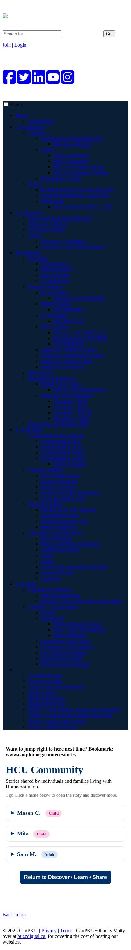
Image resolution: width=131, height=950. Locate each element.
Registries (38, 258)
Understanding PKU (61, 441)
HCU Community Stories (79, 166)
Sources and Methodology (79, 389)
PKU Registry (55, 275)
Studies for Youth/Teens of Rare (73, 355)
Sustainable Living (59, 515)
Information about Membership (72, 138)
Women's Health (57, 572)
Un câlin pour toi (45, 675)
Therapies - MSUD (72, 412)
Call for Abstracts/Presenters (56, 686)
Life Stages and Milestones (55, 532)
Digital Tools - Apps (61, 384)
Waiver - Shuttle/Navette (52, 726)
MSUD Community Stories (80, 172)
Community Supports (49, 589)
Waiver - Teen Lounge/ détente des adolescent (74, 709)
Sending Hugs (42, 692)
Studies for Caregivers (63, 366)
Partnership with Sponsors (67, 646)
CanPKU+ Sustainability (53, 606)
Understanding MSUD (63, 452)
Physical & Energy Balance (68, 509)
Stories (47, 149)
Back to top (14, 914)
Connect (36, 132)
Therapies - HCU (70, 406)
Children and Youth (60, 549)
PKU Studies (54, 326)
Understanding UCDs (63, 458)
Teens (46, 555)
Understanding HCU (62, 446)
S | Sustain (25, 584)
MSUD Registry (57, 269)
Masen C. (38, 813)
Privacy (49, 930)
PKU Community (71, 161)
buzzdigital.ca (31, 936)
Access (35, 235)
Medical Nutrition (58, 486)
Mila (31, 833)
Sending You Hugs (47, 698)
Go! (109, 33)
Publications (40, 372)
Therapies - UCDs (71, 418)
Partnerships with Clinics (66, 641)
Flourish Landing (45, 504)
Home (21, 115)
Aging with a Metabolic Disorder (74, 566)
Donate (48, 612)
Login (20, 45)
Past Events (52, 201)
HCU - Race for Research (79, 629)
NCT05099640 (68, 344)
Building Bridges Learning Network (77, 189)
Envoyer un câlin (45, 681)
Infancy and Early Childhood (70, 544)
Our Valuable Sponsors (64, 652)
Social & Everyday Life (64, 521)
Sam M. (35, 854)
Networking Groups (61, 178)
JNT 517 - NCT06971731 (79, 332)
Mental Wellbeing (58, 526)
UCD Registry (55, 281)
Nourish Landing (45, 469)
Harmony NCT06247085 (79, 298)
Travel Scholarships (60, 595)
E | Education (28, 429)
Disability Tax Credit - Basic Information (82, 601)
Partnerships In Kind (61, 658)
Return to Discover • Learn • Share (65, 877)
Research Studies (45, 286)
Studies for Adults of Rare (67, 361)
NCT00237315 (68, 321)
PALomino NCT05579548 (80, 338)
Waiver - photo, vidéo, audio (56, 721)
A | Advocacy (29, 212)
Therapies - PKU (70, 401)
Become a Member (72, 144)
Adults (47, 561)
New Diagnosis (56, 538)
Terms (66, 930)
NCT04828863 (68, 309)
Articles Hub (41, 121)
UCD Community (71, 155)
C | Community (30, 127)
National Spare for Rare (77, 624)
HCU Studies (54, 292)
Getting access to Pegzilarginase (73, 246)
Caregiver (50, 578)
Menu (16, 104)
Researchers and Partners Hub (58, 424)
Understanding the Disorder (56, 435)
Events (35, 184)
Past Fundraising (70, 635)
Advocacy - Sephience (63, 241)
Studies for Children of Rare (69, 349)
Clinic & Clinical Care (63, 498)
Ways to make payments (65, 664)
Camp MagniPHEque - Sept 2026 (75, 195)
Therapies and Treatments (66, 395)
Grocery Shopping (59, 481)
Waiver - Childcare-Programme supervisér (70, 715)
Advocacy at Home (47, 224)
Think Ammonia (69, 464)
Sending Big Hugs (46, 704)
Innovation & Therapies (52, 378)
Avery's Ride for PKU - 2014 (83, 206)
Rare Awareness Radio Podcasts (60, 218)
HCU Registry (55, 264)
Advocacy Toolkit (46, 229)
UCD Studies (54, 315)
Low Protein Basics (60, 475)
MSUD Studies (56, 304)
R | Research (28, 252)
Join (7, 45)
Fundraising (53, 618)
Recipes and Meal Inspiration (70, 492)
